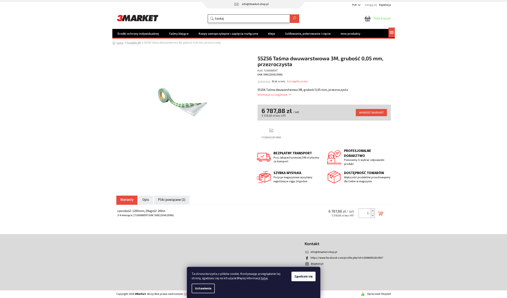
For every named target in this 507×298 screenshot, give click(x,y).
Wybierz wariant (371, 112)
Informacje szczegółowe (272, 95)
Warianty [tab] (126, 199)
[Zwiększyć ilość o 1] (373, 211)
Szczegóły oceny (297, 81)
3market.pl (317, 264)
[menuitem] (138, 34)
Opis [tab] (145, 199)
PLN (354, 5)
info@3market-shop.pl (324, 252)
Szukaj (294, 18)
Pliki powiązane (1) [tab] (171, 199)
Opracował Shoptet (379, 294)
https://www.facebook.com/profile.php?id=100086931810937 (347, 258)
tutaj (264, 278)
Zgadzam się (303, 276)
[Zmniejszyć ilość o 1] (373, 215)
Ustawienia (203, 288)
